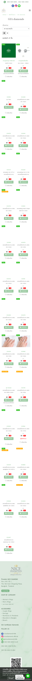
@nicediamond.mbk (10, 639)
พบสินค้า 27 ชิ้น (8, 38)
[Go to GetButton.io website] (28, 679)
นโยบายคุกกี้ (12, 675)
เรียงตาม (6, 25)
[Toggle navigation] (30, 10)
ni (10, 633)
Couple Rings (7, 611)
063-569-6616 (12, 2)
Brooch (5, 620)
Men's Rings (7, 602)
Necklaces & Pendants (10, 615)
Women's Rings (8, 599)
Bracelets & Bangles (9, 618)
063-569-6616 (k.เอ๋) (11, 642)
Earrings (5, 613)
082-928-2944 (23, 2)
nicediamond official (11, 636)
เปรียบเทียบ (9, 76)
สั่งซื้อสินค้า (9, 71)
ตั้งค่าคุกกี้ (11, 678)
